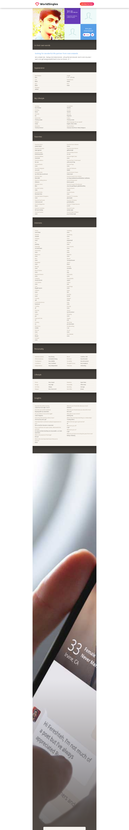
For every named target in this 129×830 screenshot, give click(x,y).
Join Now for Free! (87, 4)
